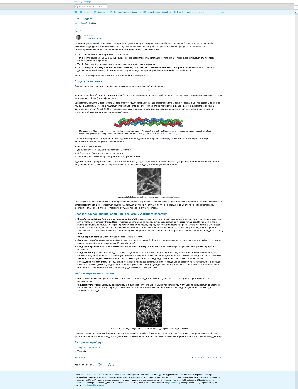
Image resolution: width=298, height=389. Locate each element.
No (113, 365)
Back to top (78, 357)
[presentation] (89, 131)
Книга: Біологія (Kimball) (158, 12)
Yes (102, 365)
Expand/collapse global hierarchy (77, 12)
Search (76, 7)
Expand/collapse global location (222, 11)
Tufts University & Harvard (92, 38)
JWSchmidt (171, 134)
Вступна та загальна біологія (126, 12)
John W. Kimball (88, 36)
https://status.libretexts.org (93, 385)
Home (86, 12)
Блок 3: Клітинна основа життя (190, 12)
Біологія (101, 12)
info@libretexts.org (172, 383)
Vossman (160, 134)
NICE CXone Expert (117, 375)
